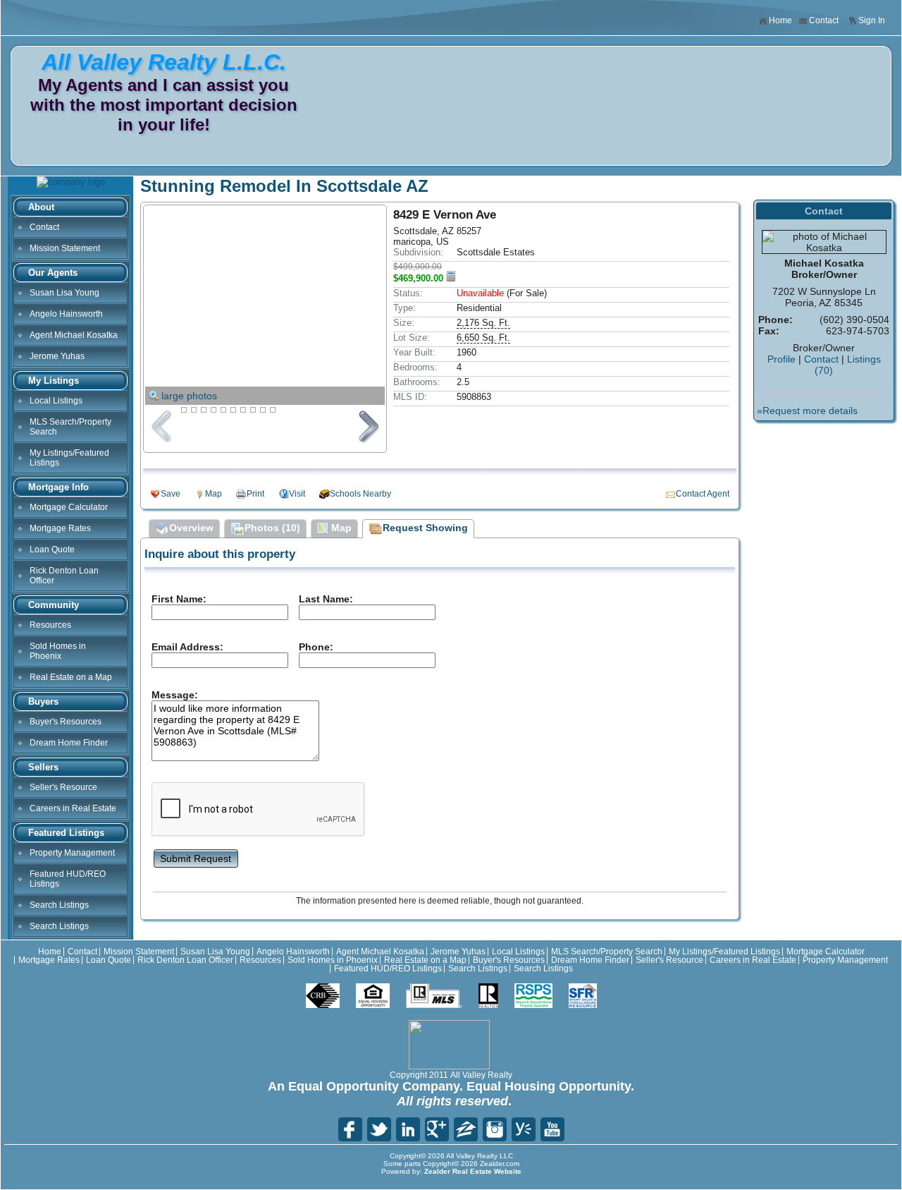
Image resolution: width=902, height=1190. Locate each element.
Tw (379, 1129)
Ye (524, 1129)
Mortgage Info (58, 487)
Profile (781, 359)
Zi (466, 1129)
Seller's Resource (63, 787)
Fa (350, 1129)
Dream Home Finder (69, 743)
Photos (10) (272, 527)
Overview (191, 527)
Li (408, 1129)
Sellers (43, 767)
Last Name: (326, 599)
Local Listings (56, 401)
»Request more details (807, 410)
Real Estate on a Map (71, 677)
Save (170, 494)
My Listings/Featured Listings (69, 458)
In (495, 1129)
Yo (552, 1129)
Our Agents (53, 272)
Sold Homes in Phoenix (58, 651)
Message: (175, 694)
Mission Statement (65, 248)
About (41, 207)
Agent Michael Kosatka (74, 335)
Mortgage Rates (60, 528)
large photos (189, 395)
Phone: (316, 646)
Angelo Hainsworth (66, 314)
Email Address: (187, 646)
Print (255, 494)
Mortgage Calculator (69, 507)
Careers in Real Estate (73, 808)
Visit (297, 494)
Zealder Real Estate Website (472, 1171)
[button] (196, 857)
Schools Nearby (360, 494)
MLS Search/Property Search (70, 427)
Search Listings (59, 905)
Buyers (43, 701)
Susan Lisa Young (64, 293)
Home (780, 20)
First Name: (179, 599)
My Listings (53, 380)
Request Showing (425, 527)
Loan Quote (52, 549)
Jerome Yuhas (57, 356)
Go (437, 1129)
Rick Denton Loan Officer (64, 575)
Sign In (871, 20)
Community (53, 605)
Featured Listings (66, 832)
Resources (50, 625)
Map (213, 494)
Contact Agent (702, 494)
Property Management (72, 853)
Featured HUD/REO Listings (68, 879)
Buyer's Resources (65, 722)
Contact (824, 20)
